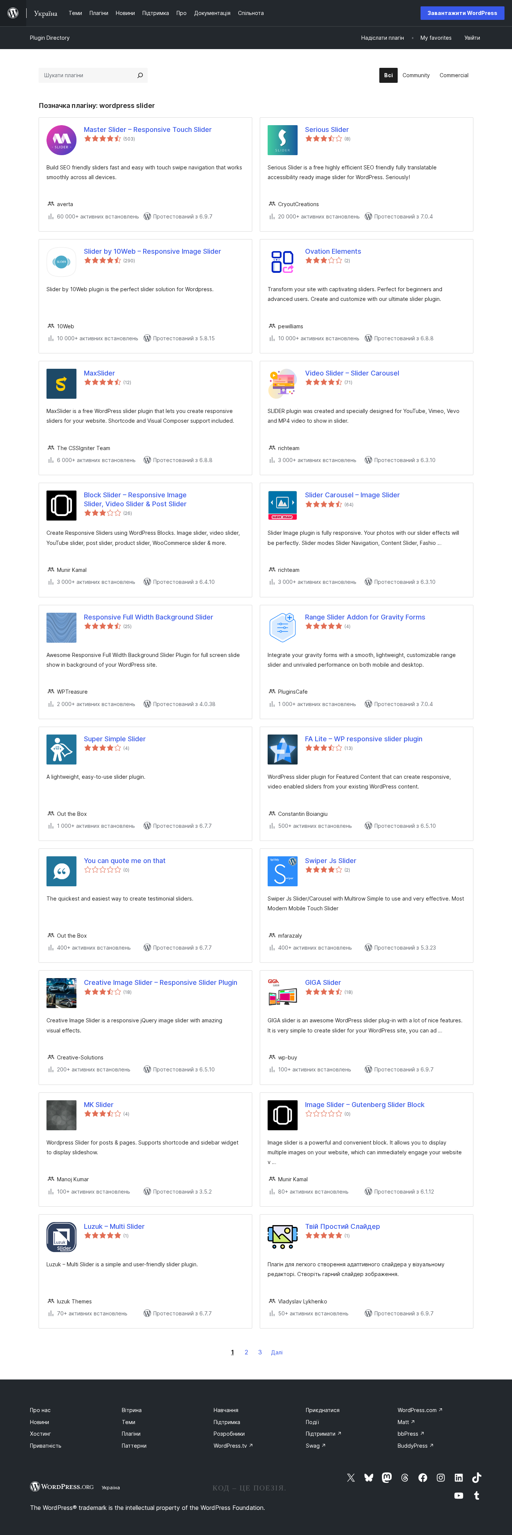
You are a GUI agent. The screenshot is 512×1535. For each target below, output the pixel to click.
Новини (39, 1422)
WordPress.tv (233, 1445)
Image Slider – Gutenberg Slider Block (365, 1105)
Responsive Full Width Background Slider (148, 617)
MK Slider (99, 1105)
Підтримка (227, 1422)
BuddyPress (416, 1445)
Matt (406, 1422)
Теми (128, 1422)
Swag (316, 1445)
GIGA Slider (323, 982)
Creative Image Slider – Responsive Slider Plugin (160, 982)
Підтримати (324, 1433)
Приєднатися (323, 1410)
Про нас (40, 1410)
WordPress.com (420, 1410)
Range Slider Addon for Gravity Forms (365, 617)
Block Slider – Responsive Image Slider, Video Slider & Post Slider (135, 499)
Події (312, 1422)
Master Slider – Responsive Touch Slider (148, 129)
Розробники (229, 1433)
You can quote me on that (125, 861)
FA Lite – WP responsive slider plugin (363, 739)
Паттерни (134, 1445)
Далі (277, 1352)
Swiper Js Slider (330, 861)
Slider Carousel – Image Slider (352, 495)
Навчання (226, 1410)
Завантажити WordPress (462, 13)
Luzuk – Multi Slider (114, 1226)
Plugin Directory (50, 37)
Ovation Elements (333, 251)
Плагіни (131, 1433)
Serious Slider (327, 129)
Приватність (45, 1445)
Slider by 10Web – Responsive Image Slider (152, 251)
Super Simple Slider (115, 739)
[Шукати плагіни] (140, 75)
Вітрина (132, 1410)
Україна (111, 1487)
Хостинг (40, 1433)
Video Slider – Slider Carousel (352, 373)
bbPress (411, 1433)
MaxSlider (99, 373)
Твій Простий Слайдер (342, 1226)
